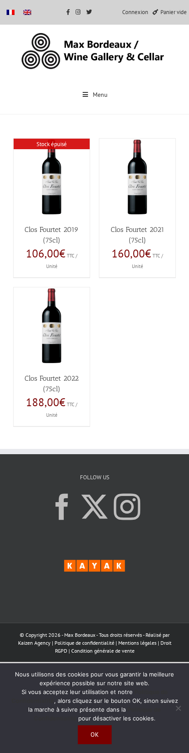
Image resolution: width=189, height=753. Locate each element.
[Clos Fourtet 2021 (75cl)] (137, 177)
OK (95, 734)
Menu (100, 95)
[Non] (178, 708)
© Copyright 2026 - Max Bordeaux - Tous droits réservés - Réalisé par (95, 635)
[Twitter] (94, 507)
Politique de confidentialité (84, 642)
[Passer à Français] (10, 12)
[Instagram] (127, 507)
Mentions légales (138, 642)
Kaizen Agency (34, 642)
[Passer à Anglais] (27, 12)
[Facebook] (62, 507)
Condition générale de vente (102, 650)
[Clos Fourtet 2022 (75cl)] (52, 325)
